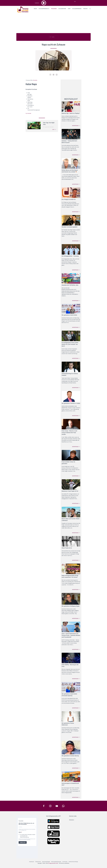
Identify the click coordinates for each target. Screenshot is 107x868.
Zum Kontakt (28, 113)
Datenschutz (38, 861)
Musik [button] (35, 8)
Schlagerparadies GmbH (53, 863)
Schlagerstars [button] (62, 8)
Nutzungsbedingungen (56, 861)
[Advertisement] (53, 22)
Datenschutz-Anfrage (73, 861)
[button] (90, 9)
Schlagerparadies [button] (76, 8)
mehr (53, 129)
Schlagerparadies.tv (44, 8)
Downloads (64, 861)
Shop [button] (69, 8)
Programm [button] (54, 8)
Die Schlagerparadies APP (53, 816)
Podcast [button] (85, 8)
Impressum (31, 861)
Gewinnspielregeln (46, 861)
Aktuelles (35, 80)
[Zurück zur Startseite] (22, 9)
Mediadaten (71, 820)
